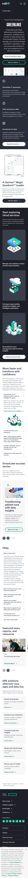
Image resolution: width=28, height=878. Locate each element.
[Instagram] (10, 821)
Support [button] (4, 832)
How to (6, 801)
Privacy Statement (15, 862)
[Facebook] (17, 821)
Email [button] (6, 808)
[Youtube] (20, 821)
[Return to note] (14, 785)
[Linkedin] (3, 821)
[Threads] (13, 821)
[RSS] (23, 821)
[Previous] (4, 538)
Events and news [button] (7, 837)
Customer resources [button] (8, 842)
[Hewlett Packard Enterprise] (6, 4)
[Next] (8, 538)
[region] (14, 511)
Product (7, 805)
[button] (26, 849)
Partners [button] (4, 847)
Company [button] (5, 828)
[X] (7, 821)
